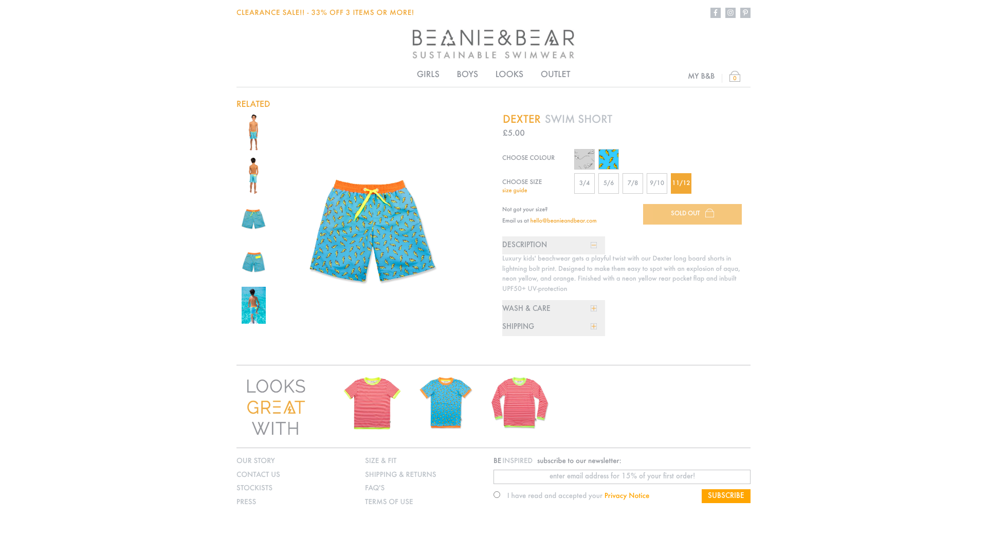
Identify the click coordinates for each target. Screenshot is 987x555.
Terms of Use (389, 502)
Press (246, 502)
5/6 (609, 183)
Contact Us (258, 475)
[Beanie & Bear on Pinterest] (745, 13)
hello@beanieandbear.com (564, 221)
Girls (428, 75)
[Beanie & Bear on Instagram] (730, 13)
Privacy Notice (627, 496)
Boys (467, 75)
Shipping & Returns (400, 475)
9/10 (657, 183)
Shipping (518, 327)
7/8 (633, 183)
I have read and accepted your (578, 496)
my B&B (701, 76)
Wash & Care (526, 309)
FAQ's (375, 488)
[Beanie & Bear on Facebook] (715, 13)
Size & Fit (380, 461)
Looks (509, 75)
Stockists (254, 488)
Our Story (255, 461)
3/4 (584, 183)
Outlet (556, 75)
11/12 (681, 183)
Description (524, 245)
